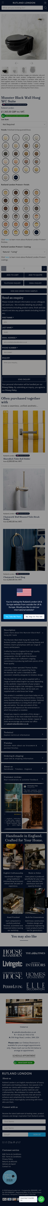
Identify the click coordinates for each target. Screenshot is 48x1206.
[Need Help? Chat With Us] (41, 1199)
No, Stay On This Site (34, 616)
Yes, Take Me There (13, 616)
